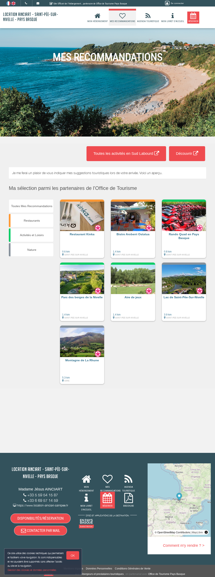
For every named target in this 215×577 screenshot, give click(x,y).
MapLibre (197, 532)
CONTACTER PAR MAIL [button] (43, 530)
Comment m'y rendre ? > (184, 545)
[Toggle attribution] (206, 532)
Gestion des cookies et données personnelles (32, 570)
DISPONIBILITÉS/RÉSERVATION (40, 518)
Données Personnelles (99, 568)
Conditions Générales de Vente (133, 568)
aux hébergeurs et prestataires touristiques (99, 574)
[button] (82, 230)
